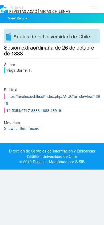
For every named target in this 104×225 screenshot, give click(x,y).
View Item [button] (16, 18)
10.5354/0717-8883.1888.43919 (33, 110)
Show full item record (21, 128)
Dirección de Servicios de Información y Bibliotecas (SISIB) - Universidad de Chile (52, 153)
